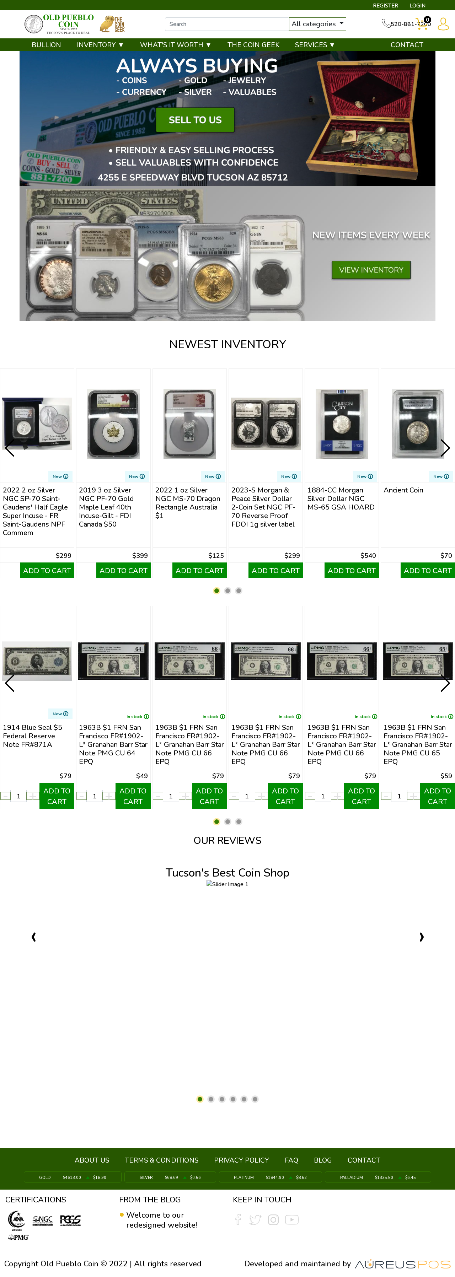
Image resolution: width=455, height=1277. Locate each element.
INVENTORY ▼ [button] (100, 45)
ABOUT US (92, 1160)
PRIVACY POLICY (241, 1160)
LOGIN (417, 5)
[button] (216, 590)
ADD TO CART (47, 571)
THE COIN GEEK (253, 45)
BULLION (46, 45)
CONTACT (407, 45)
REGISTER (385, 5)
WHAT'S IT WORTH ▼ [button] (176, 45)
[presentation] (10, 442)
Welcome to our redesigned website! (161, 1220)
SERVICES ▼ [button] (315, 45)
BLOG (323, 1160)
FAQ (291, 1160)
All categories (314, 24)
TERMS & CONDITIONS (161, 1160)
